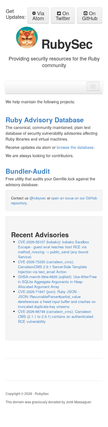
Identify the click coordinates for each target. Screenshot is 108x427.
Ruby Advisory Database (45, 119)
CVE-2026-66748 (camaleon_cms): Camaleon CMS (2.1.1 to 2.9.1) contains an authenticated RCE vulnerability (55, 316)
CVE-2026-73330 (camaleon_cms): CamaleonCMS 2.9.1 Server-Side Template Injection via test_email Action (52, 266)
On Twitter (63, 15)
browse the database (75, 147)
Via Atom (38, 15)
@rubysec (38, 198)
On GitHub (89, 15)
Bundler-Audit (28, 171)
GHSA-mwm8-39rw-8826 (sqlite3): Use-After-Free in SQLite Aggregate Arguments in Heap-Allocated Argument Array (57, 281)
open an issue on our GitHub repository (54, 200)
